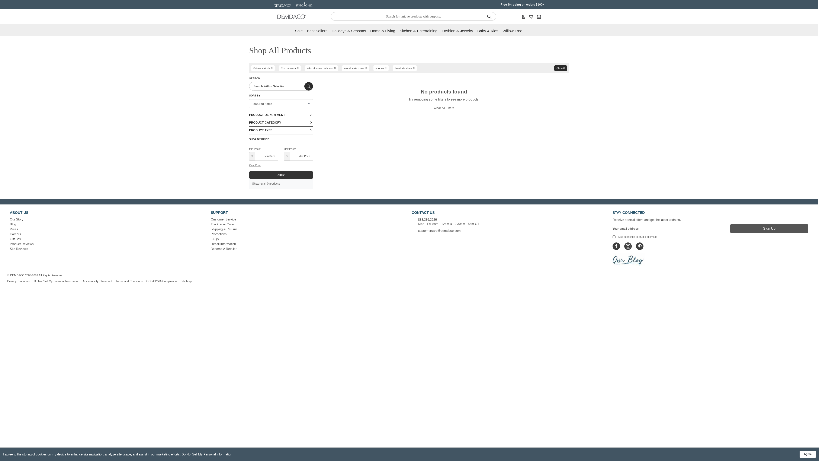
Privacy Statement (18, 281)
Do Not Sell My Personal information (207, 454)
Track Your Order (223, 224)
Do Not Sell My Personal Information (56, 281)
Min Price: (255, 148)
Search (254, 78)
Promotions (219, 234)
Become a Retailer (224, 249)
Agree (808, 454)
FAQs (215, 239)
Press (14, 229)
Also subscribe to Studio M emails (637, 236)
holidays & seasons (349, 31)
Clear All (560, 68)
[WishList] (531, 16)
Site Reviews (19, 249)
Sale (299, 31)
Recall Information (223, 244)
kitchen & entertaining (418, 31)
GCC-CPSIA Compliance (161, 281)
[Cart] (539, 16)
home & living (382, 31)
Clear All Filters (444, 107)
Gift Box (15, 239)
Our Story (16, 219)
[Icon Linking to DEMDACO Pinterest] (639, 246)
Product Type (260, 130)
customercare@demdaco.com (439, 230)
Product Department (267, 115)
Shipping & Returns (224, 229)
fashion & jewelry (457, 31)
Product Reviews (22, 244)
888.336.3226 (427, 219)
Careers (15, 234)
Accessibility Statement (97, 281)
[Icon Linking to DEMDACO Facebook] (616, 246)
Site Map (186, 281)
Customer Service (223, 219)
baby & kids (487, 31)
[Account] (523, 16)
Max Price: (290, 148)
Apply (281, 175)
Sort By (254, 95)
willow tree (512, 31)
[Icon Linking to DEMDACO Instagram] (628, 246)
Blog (13, 224)
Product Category (265, 122)
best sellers (317, 31)
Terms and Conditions (129, 281)
